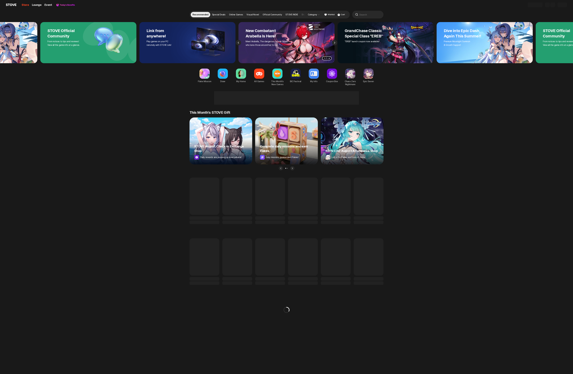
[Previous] (238, 42)
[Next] (334, 42)
